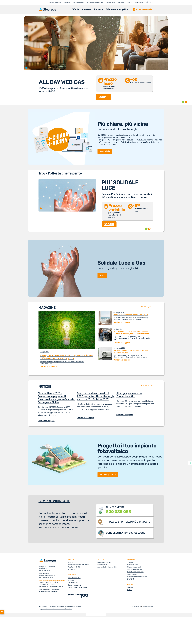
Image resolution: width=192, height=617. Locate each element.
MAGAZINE (47, 308)
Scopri (102, 275)
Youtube (129, 590)
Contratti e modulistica (134, 569)
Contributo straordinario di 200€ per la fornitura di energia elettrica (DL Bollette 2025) (95, 396)
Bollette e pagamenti (134, 567)
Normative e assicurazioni (135, 572)
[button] (2, 612)
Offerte (70, 562)
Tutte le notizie (147, 385)
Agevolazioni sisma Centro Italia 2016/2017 (137, 578)
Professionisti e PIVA (104, 562)
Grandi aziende (102, 564)
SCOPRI (103, 96)
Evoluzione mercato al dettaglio (78, 564)
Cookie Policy (52, 606)
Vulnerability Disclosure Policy (66, 606)
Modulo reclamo (132, 574)
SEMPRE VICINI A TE (54, 501)
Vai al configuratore (108, 475)
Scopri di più (105, 151)
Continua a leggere (47, 421)
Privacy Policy (43, 606)
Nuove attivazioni (132, 564)
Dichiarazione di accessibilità (77, 587)
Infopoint (130, 562)
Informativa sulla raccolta (96, 615)
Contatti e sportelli (74, 578)
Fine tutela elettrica (74, 567)
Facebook (130, 587)
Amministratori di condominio (107, 567)
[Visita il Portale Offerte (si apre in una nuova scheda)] (78, 596)
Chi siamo (71, 580)
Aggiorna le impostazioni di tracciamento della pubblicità (56, 609)
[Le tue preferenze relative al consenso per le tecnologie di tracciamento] (190, 463)
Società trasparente (75, 585)
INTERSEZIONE (149, 606)
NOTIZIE (44, 386)
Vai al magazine (147, 306)
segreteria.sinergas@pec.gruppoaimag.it (52, 581)
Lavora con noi (73, 583)
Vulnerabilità (72, 569)
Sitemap (78, 606)
